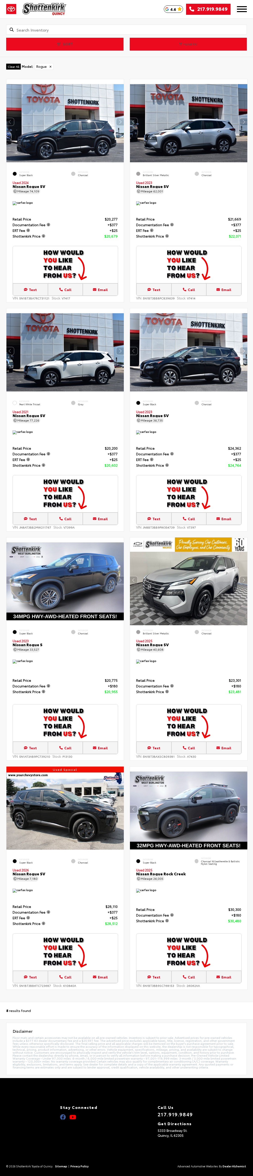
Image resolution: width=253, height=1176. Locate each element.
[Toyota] (11, 9)
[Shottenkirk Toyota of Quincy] (44, 9)
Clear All (13, 66)
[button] (120, 122)
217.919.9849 (211, 9)
